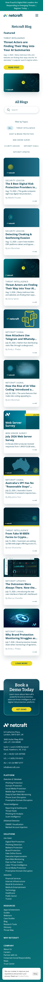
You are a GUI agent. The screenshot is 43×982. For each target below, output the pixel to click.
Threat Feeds (11, 811)
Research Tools (10, 924)
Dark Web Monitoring (15, 859)
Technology (10, 890)
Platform (9, 775)
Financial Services (13, 878)
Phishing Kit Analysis (14, 813)
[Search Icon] (21, 110)
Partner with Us (10, 955)
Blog (5, 921)
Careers (7, 952)
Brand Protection (13, 850)
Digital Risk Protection (15, 841)
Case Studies (9, 918)
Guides (7, 912)
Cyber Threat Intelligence (16, 865)
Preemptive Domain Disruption (19, 800)
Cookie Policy (23, 976)
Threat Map (9, 930)
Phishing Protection (14, 783)
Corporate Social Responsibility (17, 958)
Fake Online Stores (14, 853)
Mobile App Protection (15, 791)
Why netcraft (11, 938)
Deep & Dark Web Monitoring (18, 794)
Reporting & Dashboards (16, 808)
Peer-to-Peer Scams (14, 862)
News (6, 961)
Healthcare (10, 893)
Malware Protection (14, 847)
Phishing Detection (14, 844)
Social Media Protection (16, 788)
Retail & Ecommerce (14, 884)
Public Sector (11, 896)
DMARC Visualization (14, 824)
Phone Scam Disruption (16, 797)
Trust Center (9, 963)
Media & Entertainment (16, 887)
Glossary (7, 927)
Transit (9, 899)
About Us (8, 949)
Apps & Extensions (12, 909)
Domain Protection (14, 785)
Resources (9, 905)
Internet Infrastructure (15, 881)
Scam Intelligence (13, 816)
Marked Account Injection (17, 827)
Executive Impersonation (16, 856)
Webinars (8, 915)
